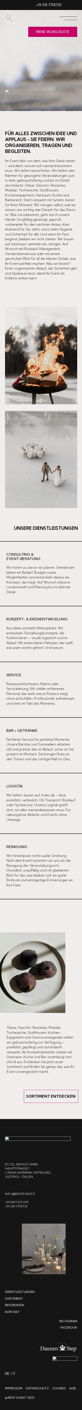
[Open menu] (68, 18)
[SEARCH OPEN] (9, 18)
